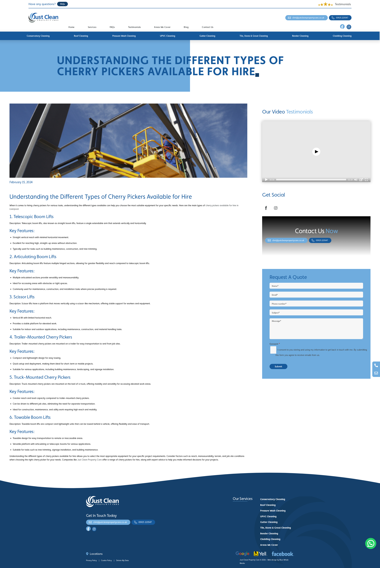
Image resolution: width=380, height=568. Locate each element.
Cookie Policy (106, 560)
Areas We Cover (162, 27)
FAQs (112, 27)
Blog (186, 27)
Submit (278, 366)
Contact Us (207, 27)
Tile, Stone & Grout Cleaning (254, 36)
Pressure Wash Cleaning (124, 36)
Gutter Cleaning (207, 36)
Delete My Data (122, 560)
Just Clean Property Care (89, 459)
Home (71, 27)
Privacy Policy (91, 560)
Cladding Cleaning (342, 36)
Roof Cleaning (81, 36)
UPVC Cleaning (167, 36)
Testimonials (343, 4)
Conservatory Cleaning (38, 36)
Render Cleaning (300, 36)
